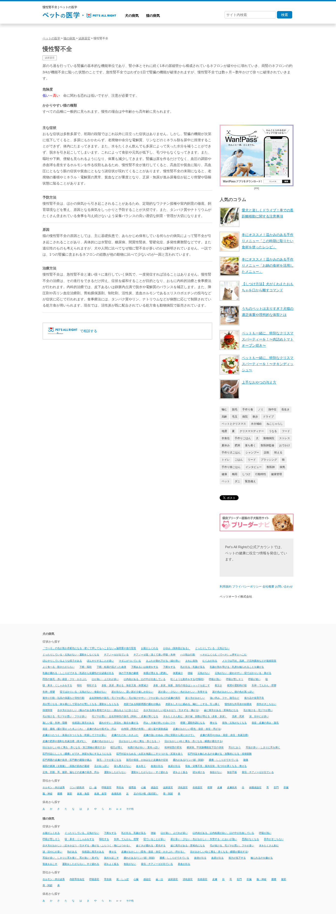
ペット (226, 481)
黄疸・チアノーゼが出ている (258, 772)
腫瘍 (59, 793)
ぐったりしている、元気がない (82, 833)
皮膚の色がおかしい (103, 741)
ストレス (284, 438)
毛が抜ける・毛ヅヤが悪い (258, 710)
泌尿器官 (50, 57)
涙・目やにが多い (52, 851)
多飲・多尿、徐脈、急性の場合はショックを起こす (181, 685)
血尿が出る (174, 766)
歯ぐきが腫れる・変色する (151, 845)
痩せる (213, 722)
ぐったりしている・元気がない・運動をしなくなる (71, 654)
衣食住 (226, 438)
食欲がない (216, 772)
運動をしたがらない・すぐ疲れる (149, 772)
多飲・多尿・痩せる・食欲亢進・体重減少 (125, 685)
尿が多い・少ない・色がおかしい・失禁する (182, 691)
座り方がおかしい (195, 698)
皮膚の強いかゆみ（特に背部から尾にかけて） (169, 735)
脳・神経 (47, 793)
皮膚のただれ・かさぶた (124, 735)
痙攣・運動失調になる (192, 722)
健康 (224, 474)
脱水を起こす (111, 857)
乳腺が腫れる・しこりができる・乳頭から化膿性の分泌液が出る (78, 673)
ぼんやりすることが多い (100, 660)
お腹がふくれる (149, 648)
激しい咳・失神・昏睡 (55, 722)
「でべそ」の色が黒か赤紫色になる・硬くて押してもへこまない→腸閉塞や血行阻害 (89, 648)
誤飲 (266, 452)
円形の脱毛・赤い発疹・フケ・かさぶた (65, 679)
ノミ (260, 409)
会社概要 (268, 586)
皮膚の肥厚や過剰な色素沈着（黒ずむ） (65, 741)
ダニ (237, 481)
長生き (285, 409)
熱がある (72, 851)
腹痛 (245, 760)
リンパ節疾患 (77, 787)
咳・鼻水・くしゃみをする (57, 685)
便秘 (190, 673)
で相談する (88, 331)
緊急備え (250, 481)
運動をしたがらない (115, 772)
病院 (245, 416)
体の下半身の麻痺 (128, 673)
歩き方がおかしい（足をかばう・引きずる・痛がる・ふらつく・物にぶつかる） (87, 845)
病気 (282, 466)
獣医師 (271, 466)
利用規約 (225, 586)
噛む (224, 409)
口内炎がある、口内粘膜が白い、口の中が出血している (223, 833)
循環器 (132, 787)
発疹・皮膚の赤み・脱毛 (265, 722)
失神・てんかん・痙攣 (264, 685)
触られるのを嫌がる (262, 857)
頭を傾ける (199, 772)
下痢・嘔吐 (85, 667)
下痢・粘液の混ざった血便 (111, 667)
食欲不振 (232, 772)
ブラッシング (269, 459)
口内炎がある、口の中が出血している (145, 679)
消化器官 (183, 787)
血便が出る (157, 766)
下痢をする (169, 667)
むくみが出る (209, 660)
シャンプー (252, 452)
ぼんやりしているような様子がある (62, 660)
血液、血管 (100, 793)
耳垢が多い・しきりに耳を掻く (263, 747)
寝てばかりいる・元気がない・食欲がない (83, 691)
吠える (278, 452)
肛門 (276, 787)
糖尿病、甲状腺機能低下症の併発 (205, 747)
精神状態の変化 (173, 747)
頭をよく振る (180, 772)
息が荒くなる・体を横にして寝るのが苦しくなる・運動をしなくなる (81, 704)
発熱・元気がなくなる (234, 722)
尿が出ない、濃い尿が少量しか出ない (132, 691)
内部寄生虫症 (77, 879)
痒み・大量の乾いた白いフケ (159, 722)
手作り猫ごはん (231, 466)
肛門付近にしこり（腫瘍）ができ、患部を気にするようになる (77, 753)
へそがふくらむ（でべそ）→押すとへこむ (223, 654)
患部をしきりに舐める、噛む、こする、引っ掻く (193, 704)
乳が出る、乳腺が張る (133, 833)
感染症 (154, 787)
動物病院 (268, 438)
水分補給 (256, 423)
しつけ (246, 474)
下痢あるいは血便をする (144, 667)
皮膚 (219, 787)
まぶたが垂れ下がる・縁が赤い (163, 660)
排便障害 (47, 710)
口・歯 (93, 787)
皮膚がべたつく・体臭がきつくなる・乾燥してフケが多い (75, 735)
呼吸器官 (106, 787)
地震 (224, 431)
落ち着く (250, 445)
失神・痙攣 (49, 691)
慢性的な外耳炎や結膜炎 (238, 704)
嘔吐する (92, 685)
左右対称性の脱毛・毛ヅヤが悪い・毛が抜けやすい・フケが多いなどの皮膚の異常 (134, 698)
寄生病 (107, 879)
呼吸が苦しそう (234, 679)
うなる (273, 431)
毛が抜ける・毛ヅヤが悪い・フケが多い (65, 716)
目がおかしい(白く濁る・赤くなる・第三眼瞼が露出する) (74, 747)
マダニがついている (130, 660)
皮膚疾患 (232, 787)
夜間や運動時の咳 (237, 685)
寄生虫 (120, 787)
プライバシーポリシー (247, 586)
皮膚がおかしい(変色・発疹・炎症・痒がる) (197, 729)
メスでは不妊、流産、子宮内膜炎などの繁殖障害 (249, 660)
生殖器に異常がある (83, 722)
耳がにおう (235, 747)
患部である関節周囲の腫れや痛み (142, 704)
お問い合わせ (284, 586)
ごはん (239, 459)
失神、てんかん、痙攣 (126, 839)
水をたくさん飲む (269, 845)
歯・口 (159, 879)
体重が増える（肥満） (155, 673)
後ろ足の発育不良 (254, 698)
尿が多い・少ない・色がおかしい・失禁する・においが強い (203, 839)
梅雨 (234, 474)
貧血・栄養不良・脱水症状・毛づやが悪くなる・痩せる (216, 766)
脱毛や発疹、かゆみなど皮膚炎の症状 (147, 760)
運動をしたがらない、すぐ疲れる (80, 864)
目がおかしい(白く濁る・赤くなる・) (139, 741)
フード (286, 431)
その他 (130, 808)
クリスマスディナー (252, 431)
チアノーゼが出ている (116, 654)
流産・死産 (238, 716)
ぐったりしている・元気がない (212, 648)
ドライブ (268, 416)
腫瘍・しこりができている (223, 760)
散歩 (255, 416)
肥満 (237, 445)
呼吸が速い (254, 679)
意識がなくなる (250, 839)
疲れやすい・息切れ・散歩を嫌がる (118, 722)
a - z (118, 808)
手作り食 (247, 409)
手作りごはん (243, 438)
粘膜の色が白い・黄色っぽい (144, 747)
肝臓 (286, 787)
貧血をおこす (50, 864)
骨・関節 (168, 793)
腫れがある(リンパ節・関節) (188, 760)
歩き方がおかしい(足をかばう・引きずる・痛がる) (171, 710)
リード (252, 459)
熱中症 (272, 409)
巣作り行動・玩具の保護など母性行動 (63, 698)
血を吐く (141, 766)
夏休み (226, 445)
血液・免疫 (83, 793)
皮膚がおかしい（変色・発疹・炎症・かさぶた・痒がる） (153, 851)
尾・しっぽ (122, 879)
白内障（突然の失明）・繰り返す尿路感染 (144, 729)
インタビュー (253, 466)
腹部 (69, 793)
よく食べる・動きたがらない (59, 667)
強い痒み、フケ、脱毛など (224, 698)
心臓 (143, 787)
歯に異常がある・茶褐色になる (221, 710)
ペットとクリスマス (234, 423)
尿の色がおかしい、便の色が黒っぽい (233, 691)
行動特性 (260, 474)
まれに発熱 (191, 660)
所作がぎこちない (266, 704)
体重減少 (178, 673)
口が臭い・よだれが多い (105, 679)
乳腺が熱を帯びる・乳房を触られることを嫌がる (237, 667)
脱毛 (234, 409)
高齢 (224, 416)
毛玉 (234, 416)
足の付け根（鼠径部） (146, 793)
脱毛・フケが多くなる (109, 760)
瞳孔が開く (116, 747)
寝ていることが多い (154, 839)
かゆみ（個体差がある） (176, 648)
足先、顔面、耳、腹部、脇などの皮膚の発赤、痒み (71, 772)
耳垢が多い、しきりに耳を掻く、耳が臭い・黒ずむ (71, 857)
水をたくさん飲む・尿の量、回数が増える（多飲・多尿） (195, 716)
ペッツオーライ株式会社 (236, 596)
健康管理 (276, 474)
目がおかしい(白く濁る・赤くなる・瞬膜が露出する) (194, 741)
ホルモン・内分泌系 (54, 787)
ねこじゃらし (275, 423)
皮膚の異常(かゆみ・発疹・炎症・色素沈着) (224, 735)
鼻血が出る (184, 864)
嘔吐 (79, 685)
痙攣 (209, 787)
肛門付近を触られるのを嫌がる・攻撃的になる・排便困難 (220, 753)
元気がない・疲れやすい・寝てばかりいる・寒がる (243, 673)
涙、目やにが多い (259, 716)
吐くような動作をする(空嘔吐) (187, 679)
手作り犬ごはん (231, 452)
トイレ (226, 459)
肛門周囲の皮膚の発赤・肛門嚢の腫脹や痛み (67, 760)
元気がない (204, 673)
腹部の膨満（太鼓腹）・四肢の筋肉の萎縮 (66, 766)
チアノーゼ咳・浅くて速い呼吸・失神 (154, 654)
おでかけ (284, 445)
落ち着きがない (122, 766)
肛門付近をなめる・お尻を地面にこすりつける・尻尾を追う (149, 753)
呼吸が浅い (215, 679)
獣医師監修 (267, 445)
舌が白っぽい (101, 766)
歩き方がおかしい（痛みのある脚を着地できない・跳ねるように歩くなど (97, 710)
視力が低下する (237, 857)
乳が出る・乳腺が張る (192, 667)
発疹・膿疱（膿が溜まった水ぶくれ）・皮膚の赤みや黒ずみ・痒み (79, 729)
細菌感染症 (255, 787)
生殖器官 (197, 787)
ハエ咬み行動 (187, 654)
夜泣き (218, 685)
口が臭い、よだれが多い (174, 833)
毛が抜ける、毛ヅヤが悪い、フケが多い (232, 845)
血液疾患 (116, 793)
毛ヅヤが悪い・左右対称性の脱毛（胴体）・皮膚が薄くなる (125, 716)
